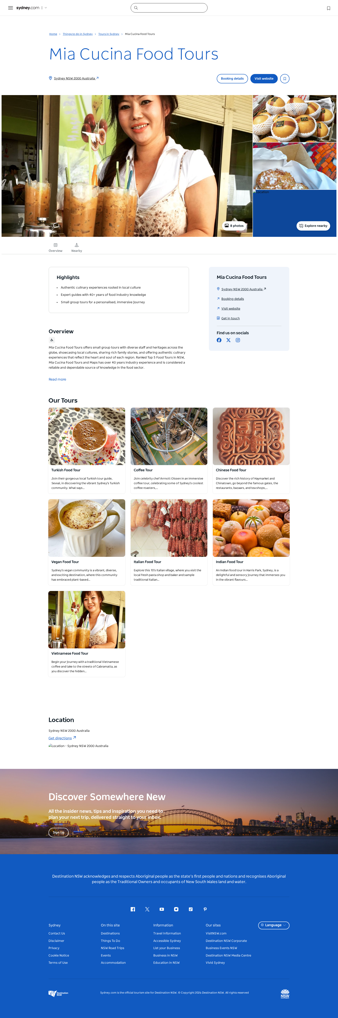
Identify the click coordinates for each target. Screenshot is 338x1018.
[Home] (27, 8)
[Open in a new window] (86, 436)
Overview (55, 250)
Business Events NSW (221, 948)
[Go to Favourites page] (328, 8)
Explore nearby (316, 225)
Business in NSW (165, 955)
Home (53, 34)
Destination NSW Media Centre (228, 955)
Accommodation (113, 962)
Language (273, 925)
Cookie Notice (59, 955)
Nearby (76, 250)
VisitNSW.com (216, 933)
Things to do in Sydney (78, 34)
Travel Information (167, 933)
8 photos (237, 225)
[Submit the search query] (136, 8)
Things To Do (110, 940)
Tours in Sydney (108, 34)
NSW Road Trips (112, 948)
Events (106, 955)
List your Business (166, 948)
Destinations (110, 933)
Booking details (232, 78)
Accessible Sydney (167, 940)
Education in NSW (166, 962)
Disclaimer (56, 940)
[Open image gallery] (127, 236)
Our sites (213, 925)
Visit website (264, 78)
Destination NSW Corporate (226, 940)
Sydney (55, 925)
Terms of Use (58, 962)
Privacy (54, 948)
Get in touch (230, 318)
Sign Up (58, 832)
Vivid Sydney (215, 962)
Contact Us (57, 933)
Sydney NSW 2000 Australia (75, 78)
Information (163, 925)
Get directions (60, 738)
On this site (110, 925)
